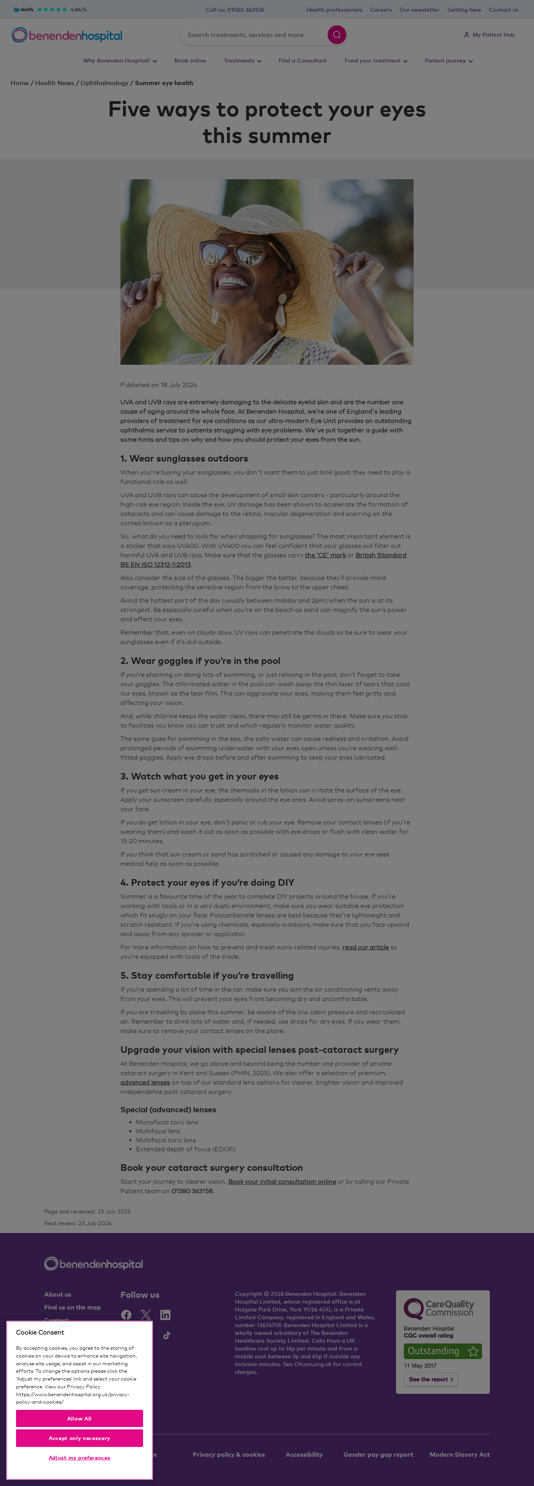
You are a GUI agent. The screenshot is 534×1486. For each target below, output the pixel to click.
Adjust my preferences (80, 1457)
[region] (79, 1400)
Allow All (79, 1418)
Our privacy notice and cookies (100, 1402)
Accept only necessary (79, 1438)
